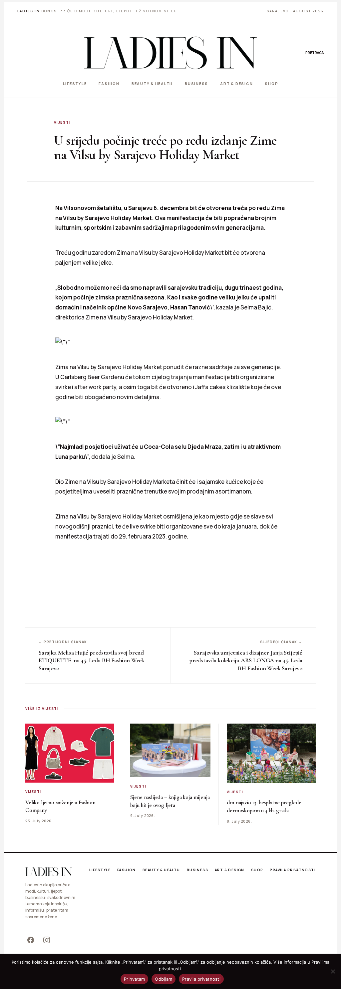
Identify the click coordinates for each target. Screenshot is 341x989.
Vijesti (62, 122)
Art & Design (236, 83)
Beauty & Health (152, 83)
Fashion (109, 83)
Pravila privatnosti (293, 870)
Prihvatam (134, 979)
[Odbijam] (332, 971)
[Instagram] (46, 940)
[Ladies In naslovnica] (170, 52)
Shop (271, 83)
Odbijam (163, 979)
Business (196, 83)
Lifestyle (75, 83)
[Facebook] (30, 940)
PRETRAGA (314, 52)
